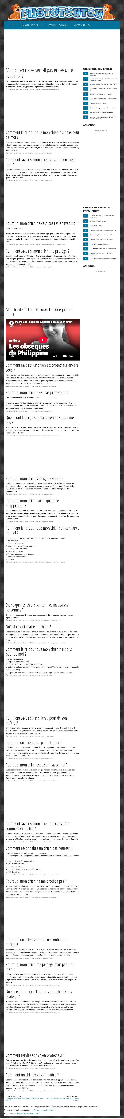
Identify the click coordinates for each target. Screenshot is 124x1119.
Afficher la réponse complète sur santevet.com (43, 1091)
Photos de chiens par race (31, 25)
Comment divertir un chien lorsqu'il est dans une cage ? (24, 1099)
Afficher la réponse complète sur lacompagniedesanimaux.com (47, 643)
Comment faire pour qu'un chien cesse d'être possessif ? (102, 216)
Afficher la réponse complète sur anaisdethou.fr (43, 781)
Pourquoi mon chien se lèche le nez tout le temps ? (63, 1099)
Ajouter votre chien (82, 25)
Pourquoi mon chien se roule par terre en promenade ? (101, 74)
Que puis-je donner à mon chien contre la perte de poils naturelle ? (103, 118)
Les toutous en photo (57, 25)
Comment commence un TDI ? (98, 103)
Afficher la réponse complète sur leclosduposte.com (44, 436)
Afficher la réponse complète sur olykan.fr (41, 958)
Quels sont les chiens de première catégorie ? (103, 258)
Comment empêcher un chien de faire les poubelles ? (101, 254)
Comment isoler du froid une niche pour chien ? (103, 84)
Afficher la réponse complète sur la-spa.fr (41, 153)
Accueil (12, 25)
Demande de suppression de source (18, 90)
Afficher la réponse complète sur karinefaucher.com (44, 90)
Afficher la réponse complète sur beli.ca (41, 411)
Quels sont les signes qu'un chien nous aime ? (103, 108)
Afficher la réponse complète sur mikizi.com (42, 842)
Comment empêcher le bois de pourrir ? (101, 235)
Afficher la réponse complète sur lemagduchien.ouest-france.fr (47, 245)
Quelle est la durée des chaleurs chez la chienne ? (103, 89)
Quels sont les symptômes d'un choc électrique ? (103, 98)
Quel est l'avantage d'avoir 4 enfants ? (101, 94)
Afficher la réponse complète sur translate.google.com (45, 386)
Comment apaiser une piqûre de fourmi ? (101, 239)
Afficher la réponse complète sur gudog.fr (41, 267)
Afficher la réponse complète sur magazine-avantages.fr (45, 620)
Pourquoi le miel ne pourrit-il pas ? (99, 244)
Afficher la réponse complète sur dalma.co (42, 522)
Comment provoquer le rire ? (98, 221)
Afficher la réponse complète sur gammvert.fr (42, 1068)
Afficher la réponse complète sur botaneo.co (42, 736)
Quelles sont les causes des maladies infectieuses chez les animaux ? (104, 79)
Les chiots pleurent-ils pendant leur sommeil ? (103, 249)
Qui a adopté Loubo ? (96, 225)
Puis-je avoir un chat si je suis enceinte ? (101, 112)
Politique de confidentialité (44, 1110)
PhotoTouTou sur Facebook (27, 1113)
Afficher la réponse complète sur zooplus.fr (42, 180)
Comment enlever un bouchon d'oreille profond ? (103, 230)
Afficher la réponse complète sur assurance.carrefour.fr (45, 875)
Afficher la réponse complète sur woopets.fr (42, 494)
